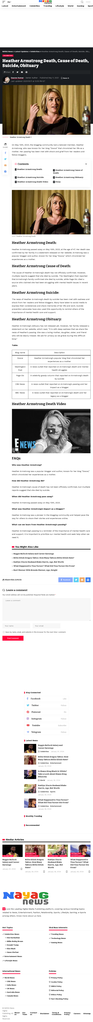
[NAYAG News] (45, 2)
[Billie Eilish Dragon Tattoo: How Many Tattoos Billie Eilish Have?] (30, 760)
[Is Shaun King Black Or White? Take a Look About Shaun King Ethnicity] (30, 774)
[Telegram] (46, 732)
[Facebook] (46, 698)
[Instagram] (46, 718)
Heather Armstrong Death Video (32, 182)
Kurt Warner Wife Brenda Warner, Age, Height (35, 570)
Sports (52, 792)
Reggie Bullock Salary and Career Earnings (33, 554)
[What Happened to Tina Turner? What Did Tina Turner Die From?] (30, 803)
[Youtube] (46, 725)
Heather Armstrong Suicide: (30, 177)
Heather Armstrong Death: (29, 169)
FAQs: (58, 182)
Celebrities (8, 55)
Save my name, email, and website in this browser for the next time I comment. (35, 632)
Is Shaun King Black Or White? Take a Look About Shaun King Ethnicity (52, 774)
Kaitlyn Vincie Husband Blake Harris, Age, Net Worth (38, 562)
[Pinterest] (46, 712)
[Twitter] (46, 705)
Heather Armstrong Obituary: (69, 177)
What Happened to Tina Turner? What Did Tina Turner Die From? (44, 566)
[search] (82, 2)
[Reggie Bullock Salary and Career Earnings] (30, 748)
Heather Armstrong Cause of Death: (68, 171)
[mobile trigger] (4, 2)
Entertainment (55, 763)
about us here (34, 916)
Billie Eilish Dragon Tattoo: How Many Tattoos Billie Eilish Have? (43, 558)
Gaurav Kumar (17, 78)
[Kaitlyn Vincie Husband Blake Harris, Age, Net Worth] (30, 788)
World (42, 780)
